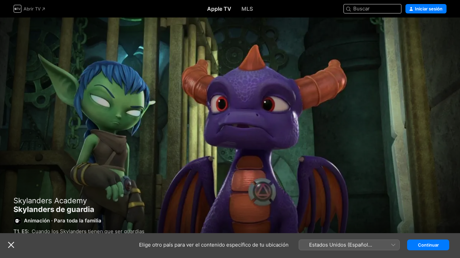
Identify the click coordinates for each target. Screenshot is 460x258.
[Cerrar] (11, 245)
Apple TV (219, 8)
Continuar (428, 245)
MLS (247, 8)
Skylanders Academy (50, 200)
